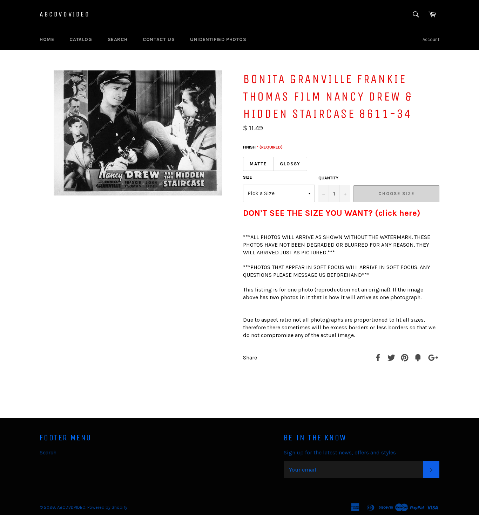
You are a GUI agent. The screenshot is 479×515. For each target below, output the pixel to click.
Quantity (328, 178)
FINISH (263, 147)
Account (431, 39)
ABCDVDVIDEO (65, 14)
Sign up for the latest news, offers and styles (340, 452)
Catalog (80, 39)
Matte (258, 163)
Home (47, 39)
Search (118, 39)
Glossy (290, 163)
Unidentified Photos (218, 39)
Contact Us (159, 39)
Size (247, 177)
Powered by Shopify (107, 507)
